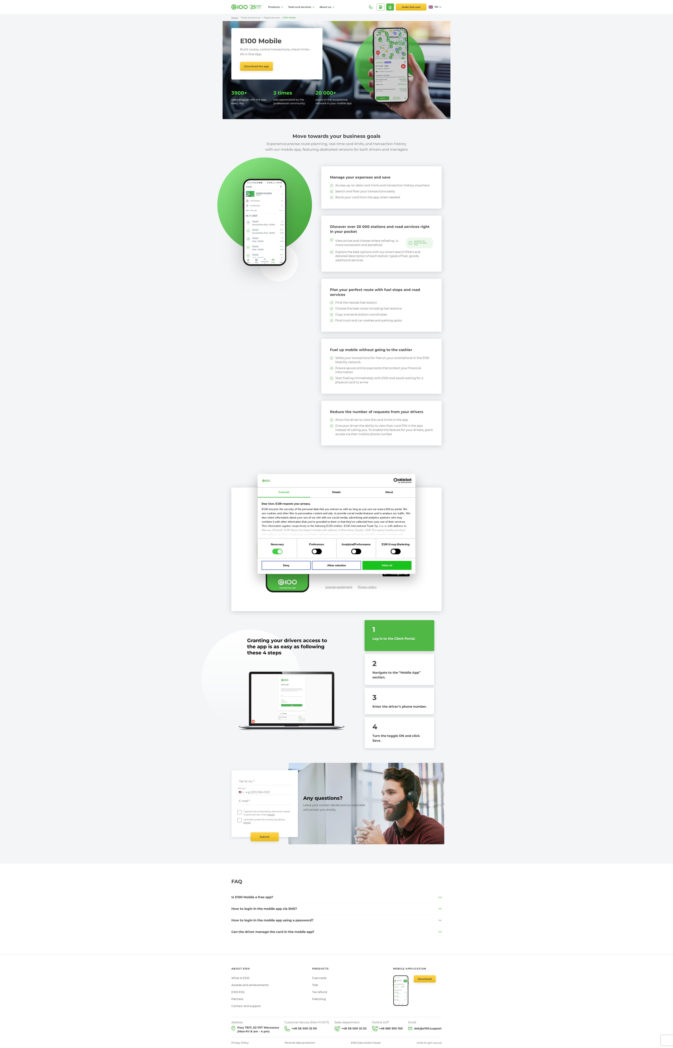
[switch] (317, 551)
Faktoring (319, 999)
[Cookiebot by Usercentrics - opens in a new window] (396, 480)
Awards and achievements (250, 985)
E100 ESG (238, 992)
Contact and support (246, 1006)
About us (325, 7)
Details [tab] (336, 492)
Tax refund (319, 992)
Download (425, 979)
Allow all (387, 565)
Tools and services (299, 7)
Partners (237, 999)
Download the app (256, 66)
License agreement (338, 587)
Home (234, 17)
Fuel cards (319, 978)
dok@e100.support (428, 1028)
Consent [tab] (284, 492)
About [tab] (389, 492)
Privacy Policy (240, 1042)
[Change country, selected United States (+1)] (241, 792)
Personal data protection (300, 1042)
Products (274, 7)
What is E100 (240, 978)
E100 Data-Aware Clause (365, 1042)
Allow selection (336, 565)
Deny (286, 565)
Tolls (315, 985)
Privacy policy (367, 587)
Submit (264, 837)
